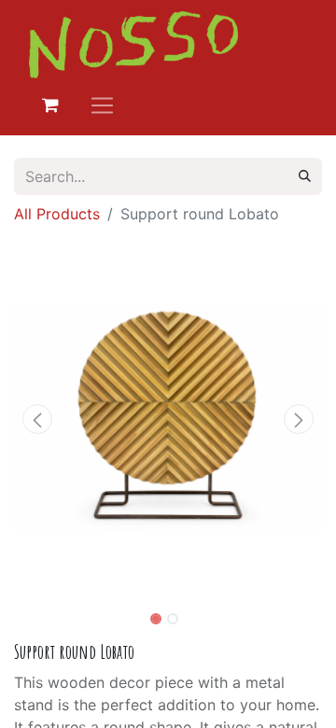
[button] (37, 419)
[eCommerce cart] (50, 105)
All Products (57, 213)
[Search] (304, 176)
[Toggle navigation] (102, 105)
